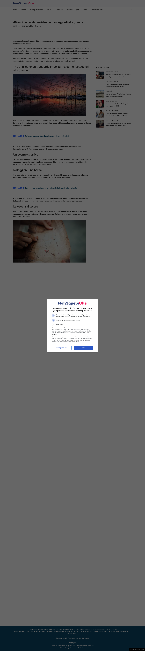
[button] (72, 324)
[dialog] (72, 325)
